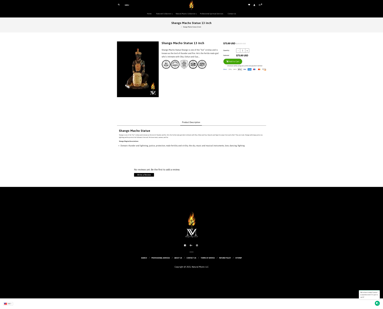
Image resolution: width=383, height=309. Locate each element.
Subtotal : (226, 55)
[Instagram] (197, 245)
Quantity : (226, 50)
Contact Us (191, 258)
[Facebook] (185, 245)
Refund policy (225, 258)
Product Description (191, 122)
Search (144, 258)
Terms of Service (208, 258)
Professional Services (160, 258)
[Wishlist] (249, 5)
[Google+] (191, 245)
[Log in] (254, 5)
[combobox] (8, 303)
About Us (178, 258)
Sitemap (238, 258)
